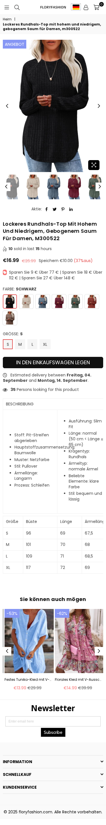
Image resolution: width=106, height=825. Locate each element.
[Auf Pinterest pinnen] (63, 209)
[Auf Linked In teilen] (71, 209)
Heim (7, 19)
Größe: (13, 334)
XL (45, 344)
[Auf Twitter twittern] (55, 209)
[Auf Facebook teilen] (46, 209)
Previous (7, 106)
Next (99, 106)
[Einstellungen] (86, 7)
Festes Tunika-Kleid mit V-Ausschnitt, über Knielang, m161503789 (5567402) (28, 679)
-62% (62, 613)
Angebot (14, 44)
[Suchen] (17, 7)
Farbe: (19, 289)
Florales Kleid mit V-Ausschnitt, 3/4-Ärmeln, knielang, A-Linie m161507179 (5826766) (78, 679)
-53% (12, 613)
